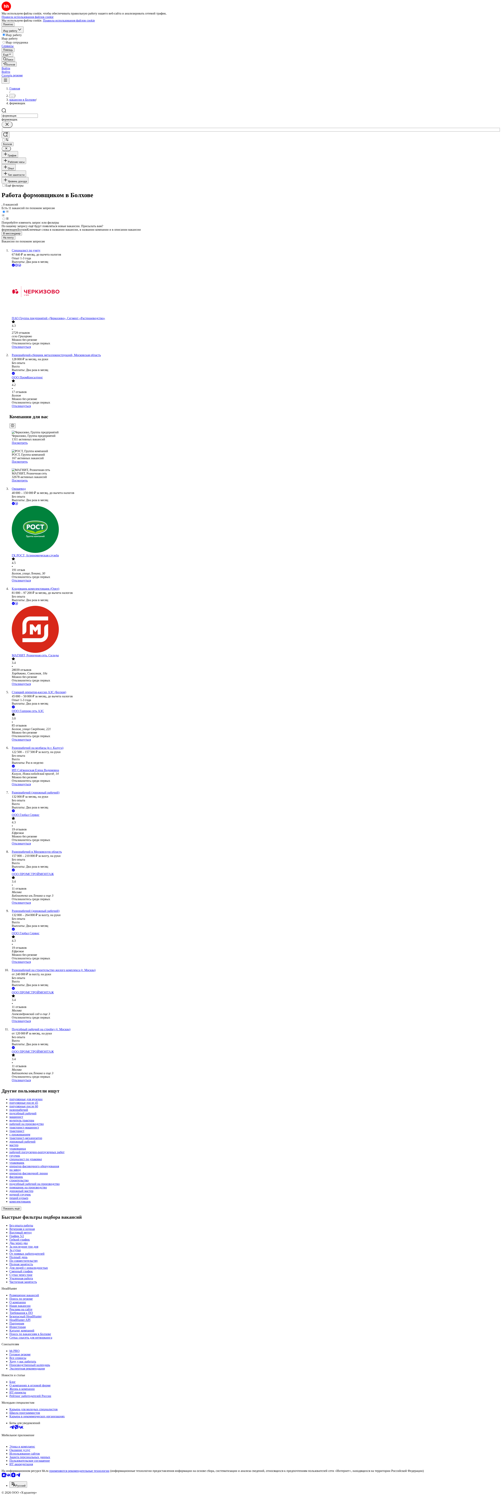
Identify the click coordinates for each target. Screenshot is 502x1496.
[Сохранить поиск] (5, 135)
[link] (8, 59)
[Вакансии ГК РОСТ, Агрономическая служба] (255, 530)
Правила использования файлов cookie (69, 20)
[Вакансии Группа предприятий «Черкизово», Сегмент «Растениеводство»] (255, 292)
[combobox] (20, 116)
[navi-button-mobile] (5, 80)
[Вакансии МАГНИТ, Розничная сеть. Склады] (255, 630)
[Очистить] (7, 124)
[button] (6, 68)
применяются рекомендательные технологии (79, 1470)
